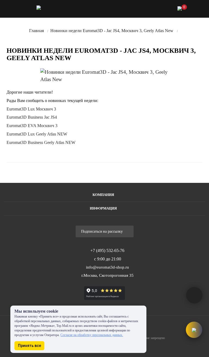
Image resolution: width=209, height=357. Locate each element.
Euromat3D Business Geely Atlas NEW (41, 142)
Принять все (29, 345)
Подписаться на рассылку (102, 231)
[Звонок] (147, 10)
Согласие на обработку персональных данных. (91, 335)
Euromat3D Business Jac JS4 (32, 117)
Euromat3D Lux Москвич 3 (31, 109)
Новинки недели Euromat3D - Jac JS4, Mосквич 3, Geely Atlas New (111, 30)
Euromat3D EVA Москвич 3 (32, 125)
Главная (36, 30)
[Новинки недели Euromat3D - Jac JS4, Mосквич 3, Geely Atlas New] (107, 75)
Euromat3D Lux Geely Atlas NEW (37, 134)
